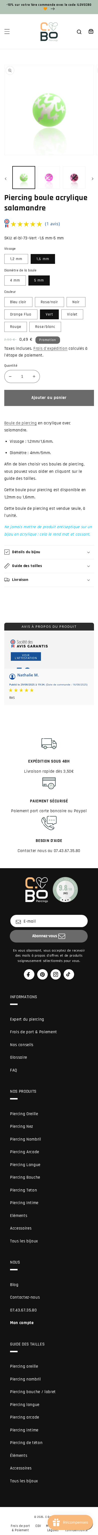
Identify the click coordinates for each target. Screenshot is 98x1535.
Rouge (15, 326)
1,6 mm (42, 259)
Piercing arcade (24, 1417)
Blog (14, 1285)
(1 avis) (52, 224)
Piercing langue (24, 1404)
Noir (76, 302)
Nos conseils (21, 1045)
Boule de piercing (20, 423)
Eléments (18, 1215)
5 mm (39, 280)
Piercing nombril (25, 1379)
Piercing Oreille (24, 1114)
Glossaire (18, 1057)
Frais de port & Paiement (33, 1032)
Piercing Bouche (25, 1177)
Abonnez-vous (44, 936)
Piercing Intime (24, 1203)
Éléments (18, 1455)
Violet (72, 314)
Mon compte (22, 1323)
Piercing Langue (25, 1165)
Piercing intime (24, 1430)
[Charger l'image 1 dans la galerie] (24, 177)
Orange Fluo (21, 314)
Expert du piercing (27, 1019)
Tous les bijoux (24, 1241)
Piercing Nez (21, 1126)
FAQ (13, 1070)
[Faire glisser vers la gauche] (5, 178)
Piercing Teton (23, 1190)
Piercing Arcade (24, 1152)
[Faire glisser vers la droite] (92, 178)
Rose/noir (49, 302)
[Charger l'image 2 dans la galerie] (49, 177)
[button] (7, 31)
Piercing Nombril (25, 1139)
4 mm (15, 280)
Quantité (11, 365)
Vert (49, 314)
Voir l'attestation (26, 656)
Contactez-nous (25, 1297)
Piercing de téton (26, 1443)
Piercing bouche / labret (33, 1392)
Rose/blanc (45, 326)
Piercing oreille (24, 1366)
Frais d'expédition (50, 348)
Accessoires (20, 1228)
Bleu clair (18, 302)
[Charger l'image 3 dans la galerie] (74, 177)
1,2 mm (16, 259)
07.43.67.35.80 (23, 1310)
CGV (38, 1526)
